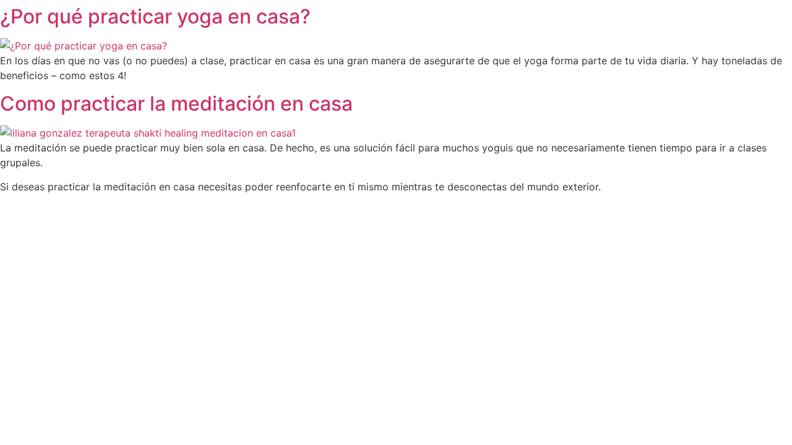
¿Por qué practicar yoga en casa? (155, 16)
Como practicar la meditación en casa (176, 103)
